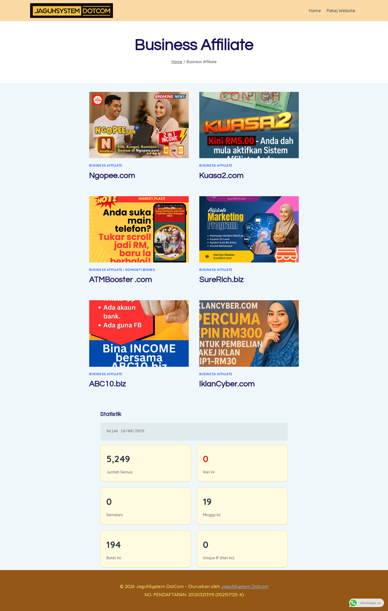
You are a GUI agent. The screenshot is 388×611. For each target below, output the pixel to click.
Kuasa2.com (221, 175)
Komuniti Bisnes (140, 270)
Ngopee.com (112, 175)
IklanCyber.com (227, 384)
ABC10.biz (107, 384)
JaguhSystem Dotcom (244, 586)
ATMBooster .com (120, 279)
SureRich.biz (221, 279)
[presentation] (139, 125)
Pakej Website (341, 10)
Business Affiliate (105, 165)
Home (315, 10)
